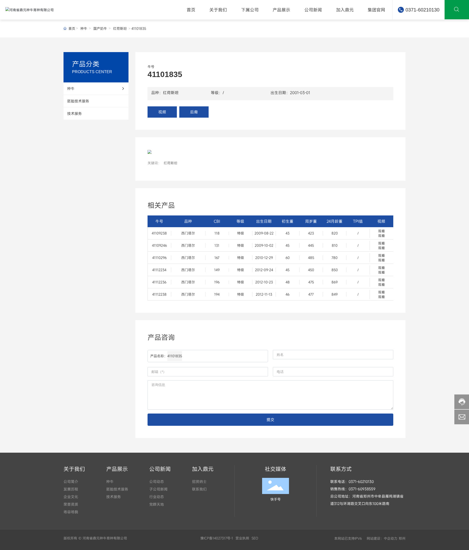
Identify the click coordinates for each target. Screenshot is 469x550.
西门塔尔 (188, 233)
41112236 (159, 282)
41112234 (159, 270)
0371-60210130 (422, 9)
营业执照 (242, 538)
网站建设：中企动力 (381, 538)
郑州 (402, 538)
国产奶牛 (100, 28)
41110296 (159, 257)
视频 (162, 112)
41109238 (159, 233)
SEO (255, 538)
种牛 (83, 28)
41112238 (159, 294)
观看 (381, 231)
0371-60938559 (362, 488)
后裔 (194, 112)
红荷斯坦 (120, 28)
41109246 (159, 245)
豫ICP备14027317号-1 (216, 538)
